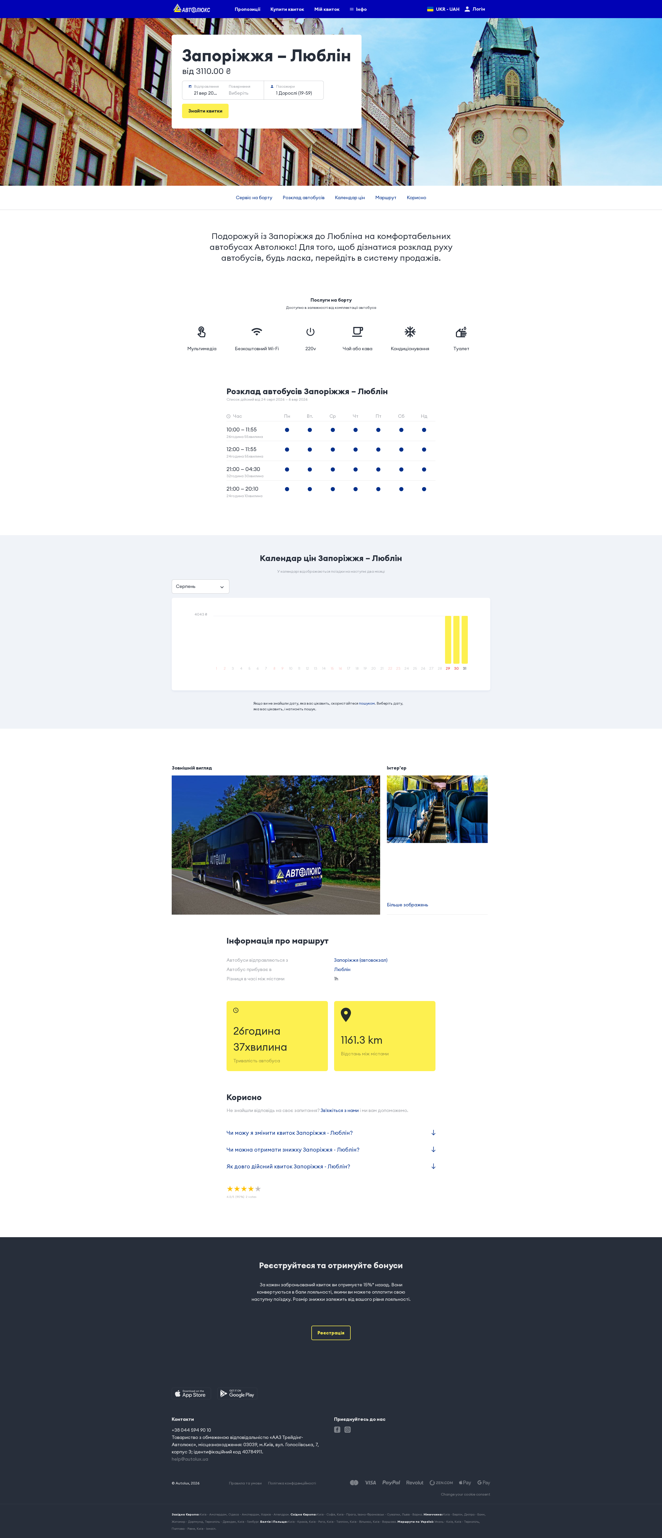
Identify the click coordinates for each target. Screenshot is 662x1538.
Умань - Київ (443, 1522)
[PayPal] (391, 1482)
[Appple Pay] (465, 1482)
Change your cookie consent (465, 1494)
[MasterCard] (354, 1482)
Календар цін (350, 197)
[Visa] (370, 1482)
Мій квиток (327, 9)
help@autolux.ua (190, 1459)
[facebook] (337, 1430)
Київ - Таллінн (337, 1522)
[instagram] (347, 1430)
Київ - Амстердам (213, 1514)
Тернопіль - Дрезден (220, 1522)
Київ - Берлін (452, 1514)
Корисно (416, 197)
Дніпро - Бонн (474, 1514)
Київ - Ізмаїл (206, 1528)
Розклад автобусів (304, 197)
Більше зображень (407, 905)
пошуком (367, 703)
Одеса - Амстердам (243, 1514)
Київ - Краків (297, 1522)
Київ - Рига (317, 1522)
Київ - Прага (346, 1514)
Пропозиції (247, 9)
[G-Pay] (483, 1482)
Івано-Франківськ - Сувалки (379, 1514)
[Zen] (441, 1482)
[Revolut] (415, 1482)
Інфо (361, 9)
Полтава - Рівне (183, 1528)
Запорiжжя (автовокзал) (360, 960)
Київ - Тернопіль (467, 1522)
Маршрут (385, 197)
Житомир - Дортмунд (187, 1522)
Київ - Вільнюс (360, 1522)
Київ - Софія (326, 1514)
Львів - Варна (412, 1514)
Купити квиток (287, 9)
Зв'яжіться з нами (340, 1110)
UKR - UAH (448, 9)
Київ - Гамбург (248, 1522)
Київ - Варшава (384, 1522)
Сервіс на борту (254, 197)
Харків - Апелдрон (275, 1514)
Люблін (342, 969)
